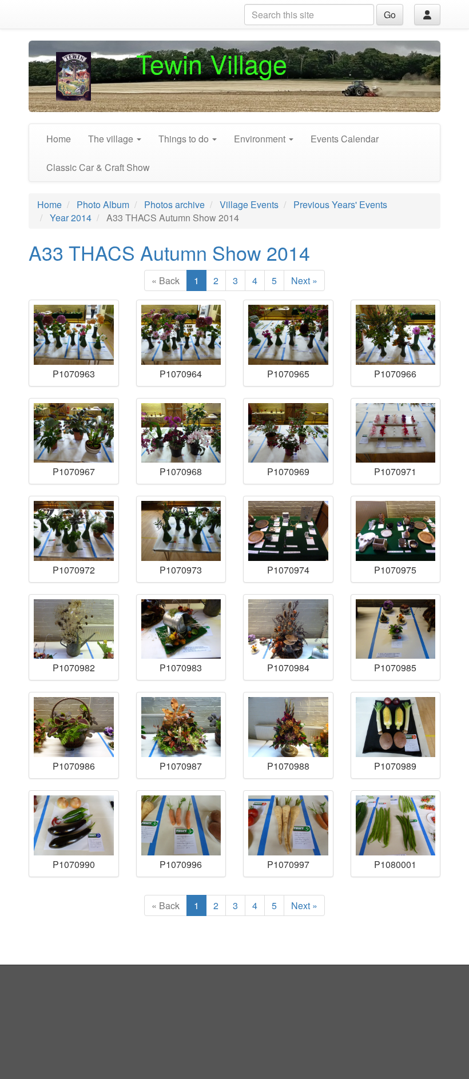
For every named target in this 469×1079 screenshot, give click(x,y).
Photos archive (174, 204)
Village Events (249, 204)
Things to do (184, 138)
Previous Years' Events (340, 204)
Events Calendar (345, 138)
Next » (304, 280)
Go (390, 14)
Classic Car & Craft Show (98, 167)
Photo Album (103, 204)
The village (112, 138)
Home (58, 138)
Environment (261, 138)
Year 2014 (71, 217)
